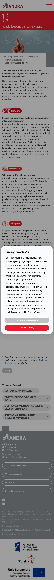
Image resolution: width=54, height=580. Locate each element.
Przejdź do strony (27, 327)
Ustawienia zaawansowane (27, 320)
